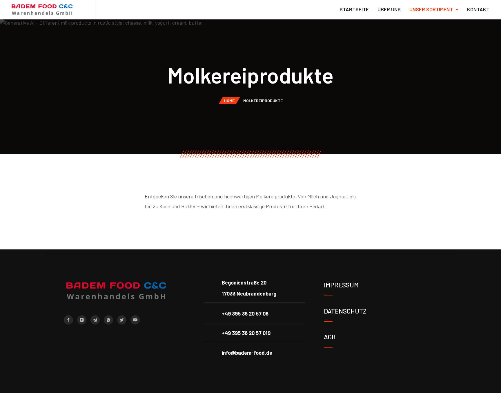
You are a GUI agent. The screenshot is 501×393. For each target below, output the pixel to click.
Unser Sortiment (431, 9)
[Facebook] (68, 320)
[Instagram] (81, 320)
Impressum (341, 285)
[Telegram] (95, 320)
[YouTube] (135, 320)
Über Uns (389, 9)
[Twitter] (121, 320)
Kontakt (478, 9)
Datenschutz (345, 311)
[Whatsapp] (108, 320)
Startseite (354, 9)
